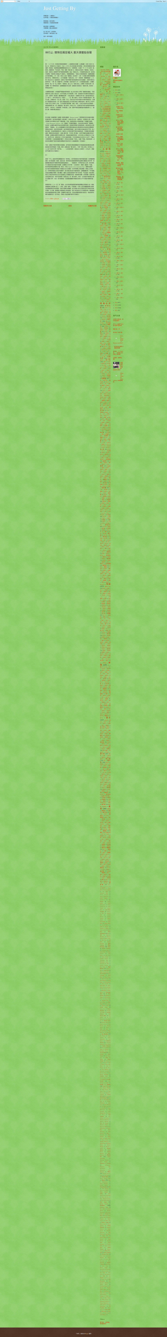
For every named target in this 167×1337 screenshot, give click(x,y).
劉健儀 (106, 733)
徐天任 (107, 409)
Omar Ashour (104, 1192)
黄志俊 (107, 659)
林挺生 (106, 329)
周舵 (108, 293)
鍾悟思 (103, 846)
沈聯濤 (101, 279)
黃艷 (103, 659)
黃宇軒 (108, 635)
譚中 (105, 864)
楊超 (104, 673)
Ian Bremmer (107, 1032)
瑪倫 (108, 712)
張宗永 (104, 456)
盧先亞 (105, 806)
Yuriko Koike (107, 1309)
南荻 (105, 361)
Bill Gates (104, 940)
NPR (109, 1187)
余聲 (107, 220)
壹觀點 (104, 600)
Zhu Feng (107, 1313)
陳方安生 (106, 538)
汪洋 (103, 273)
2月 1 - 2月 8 (119, 281)
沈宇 (106, 273)
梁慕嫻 (104, 496)
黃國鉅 (104, 650)
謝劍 (101, 841)
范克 (109, 389)
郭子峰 (103, 523)
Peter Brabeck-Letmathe (105, 1198)
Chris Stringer (105, 956)
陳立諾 (107, 541)
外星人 (103, 155)
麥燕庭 (105, 591)
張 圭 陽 (103, 446)
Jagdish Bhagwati (106, 1046)
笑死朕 (108, 420)
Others (101, 1193)
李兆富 (105, 246)
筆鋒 (104, 617)
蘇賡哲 (103, 878)
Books (109, 946)
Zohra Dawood (103, 1314)
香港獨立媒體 (103, 397)
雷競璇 (107, 707)
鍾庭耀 (108, 844)
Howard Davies (103, 1030)
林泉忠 (106, 328)
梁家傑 (105, 489)
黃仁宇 (108, 630)
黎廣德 (104, 799)
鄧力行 (105, 770)
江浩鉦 (108, 183)
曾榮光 (108, 603)
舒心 (105, 618)
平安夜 (107, 156)
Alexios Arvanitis (104, 894)
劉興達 (108, 742)
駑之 (108, 791)
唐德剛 (103, 400)
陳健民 (108, 555)
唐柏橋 (109, 399)
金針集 (108, 348)
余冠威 (108, 215)
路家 (108, 702)
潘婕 (104, 755)
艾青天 (105, 193)
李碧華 (108, 261)
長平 (107, 350)
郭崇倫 (103, 528)
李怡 (109, 249)
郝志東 (109, 427)
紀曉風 (104, 379)
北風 (106, 145)
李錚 (107, 267)
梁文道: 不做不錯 (117, 332)
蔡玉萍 (107, 762)
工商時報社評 (107, 106)
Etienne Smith (107, 1004)
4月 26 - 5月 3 (119, 232)
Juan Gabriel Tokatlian (105, 1087)
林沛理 (108, 323)
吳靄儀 (108, 232)
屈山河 (103, 299)
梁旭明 (105, 484)
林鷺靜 (107, 341)
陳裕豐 (105, 568)
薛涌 (108, 834)
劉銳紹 (102, 742)
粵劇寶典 (104, 680)
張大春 (102, 449)
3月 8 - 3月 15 (119, 260)
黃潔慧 (106, 654)
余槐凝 (107, 219)
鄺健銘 (108, 852)
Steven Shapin (103, 1267)
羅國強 (106, 862)
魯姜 (101, 792)
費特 (103, 620)
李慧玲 (109, 264)
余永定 (104, 212)
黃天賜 (103, 633)
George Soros (103, 1009)
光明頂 (104, 165)
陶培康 (102, 584)
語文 (108, 717)
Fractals (103, 1005)
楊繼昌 (105, 677)
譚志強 (109, 864)
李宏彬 (107, 247)
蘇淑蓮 (109, 876)
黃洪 (105, 644)
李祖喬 (105, 254)
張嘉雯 (104, 473)
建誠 (108, 370)
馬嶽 (101, 437)
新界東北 (105, 663)
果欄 (101, 343)
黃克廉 (103, 637)
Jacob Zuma (108, 1044)
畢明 (109, 501)
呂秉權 (106, 236)
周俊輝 (103, 291)
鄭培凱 (108, 787)
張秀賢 (106, 454)
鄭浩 (104, 786)
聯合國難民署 (107, 832)
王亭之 (109, 133)
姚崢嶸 (104, 368)
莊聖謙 (103, 508)
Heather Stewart (103, 1024)
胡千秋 (101, 383)
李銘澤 (108, 262)
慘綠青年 (108, 710)
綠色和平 (107, 714)
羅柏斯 (103, 859)
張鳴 (108, 474)
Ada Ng (107, 886)
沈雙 (106, 279)
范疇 (103, 392)
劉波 (101, 730)
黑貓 (107, 660)
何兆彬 (107, 200)
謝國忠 (107, 839)
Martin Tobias (107, 1138)
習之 (101, 504)
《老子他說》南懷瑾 (104, 69)
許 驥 (105, 511)
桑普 (107, 419)
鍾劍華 (103, 847)
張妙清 (103, 452)
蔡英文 (105, 765)
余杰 (103, 215)
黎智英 (108, 797)
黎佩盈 (102, 794)
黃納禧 (103, 645)
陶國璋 (107, 582)
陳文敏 (105, 537)
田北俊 (101, 158)
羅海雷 (107, 861)
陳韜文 (105, 578)
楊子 (109, 667)
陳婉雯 (109, 557)
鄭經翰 (104, 789)
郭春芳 (109, 526)
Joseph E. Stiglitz (105, 1084)
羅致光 (107, 859)
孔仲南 (102, 116)
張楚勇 (101, 469)
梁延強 (104, 486)
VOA (101, 1297)
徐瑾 (108, 414)
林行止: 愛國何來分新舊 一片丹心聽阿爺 (119, 151)
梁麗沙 (103, 498)
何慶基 (106, 209)
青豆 (101, 355)
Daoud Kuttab (103, 973)
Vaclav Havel (103, 1292)
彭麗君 (109, 600)
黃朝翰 (103, 652)
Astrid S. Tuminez (104, 926)
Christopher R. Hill (104, 963)
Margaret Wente (104, 1124)
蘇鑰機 (109, 878)
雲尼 (106, 623)
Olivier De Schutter (104, 1190)
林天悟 (108, 316)
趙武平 (105, 722)
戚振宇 (105, 481)
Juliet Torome (105, 1089)
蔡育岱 (106, 764)
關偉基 (107, 869)
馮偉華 (103, 627)
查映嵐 (103, 373)
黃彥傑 (101, 642)
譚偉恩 (103, 866)
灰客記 (109, 187)
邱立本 (103, 345)
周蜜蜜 (105, 294)
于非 (101, 101)
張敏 (109, 462)
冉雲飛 (101, 143)
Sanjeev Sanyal (103, 1237)
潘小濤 (102, 754)
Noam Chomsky (104, 1183)
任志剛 (108, 161)
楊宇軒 (109, 668)
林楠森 (105, 336)
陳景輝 (108, 563)
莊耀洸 (101, 509)
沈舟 (106, 274)
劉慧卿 (107, 740)
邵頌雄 (104, 348)
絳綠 (108, 617)
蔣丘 (104, 769)
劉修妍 (103, 732)
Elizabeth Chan (105, 1000)
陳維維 (103, 572)
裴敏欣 (106, 715)
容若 (106, 407)
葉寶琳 (104, 695)
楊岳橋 (107, 670)
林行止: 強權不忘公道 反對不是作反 (118, 324)
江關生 (109, 185)
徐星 (108, 410)
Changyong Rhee (105, 950)
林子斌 (109, 314)
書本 (101, 417)
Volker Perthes (107, 1297)
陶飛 (103, 582)
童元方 (104, 615)
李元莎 (103, 241)
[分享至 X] (66, 199)
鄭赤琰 (106, 782)
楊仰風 (103, 668)
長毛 (103, 350)
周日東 (105, 288)
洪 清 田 (108, 373)
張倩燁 (108, 459)
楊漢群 (101, 675)
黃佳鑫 (107, 637)
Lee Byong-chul (105, 1106)
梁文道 (105, 483)
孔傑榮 (105, 118)
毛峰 (108, 126)
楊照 (108, 673)
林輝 (109, 338)
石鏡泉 (104, 160)
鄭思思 (105, 784)
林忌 (107, 321)
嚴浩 (101, 874)
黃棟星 (107, 652)
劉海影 (107, 732)
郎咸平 (107, 392)
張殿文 (106, 469)
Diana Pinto (104, 990)
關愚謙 (108, 871)
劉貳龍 (101, 737)
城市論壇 (104, 365)
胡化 (106, 383)
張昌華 (109, 456)
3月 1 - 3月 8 (119, 265)
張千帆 (107, 447)
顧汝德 (105, 883)
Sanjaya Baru (105, 1235)
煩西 (109, 678)
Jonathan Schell (103, 1077)
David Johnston (103, 980)
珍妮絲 (104, 377)
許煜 (109, 516)
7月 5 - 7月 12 (119, 191)
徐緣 (101, 415)
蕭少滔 (105, 812)
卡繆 (104, 147)
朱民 (108, 180)
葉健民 (105, 689)
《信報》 (106, 74)
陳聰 (108, 577)
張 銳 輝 (108, 446)
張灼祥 (101, 454)
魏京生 (103, 854)
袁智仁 (106, 424)
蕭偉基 (107, 815)
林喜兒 (107, 333)
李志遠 (102, 249)
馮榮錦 (109, 627)
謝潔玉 (105, 841)
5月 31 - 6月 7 (119, 211)
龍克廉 (105, 829)
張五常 (108, 449)
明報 (107, 301)
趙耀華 (107, 725)
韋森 (101, 393)
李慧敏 (103, 266)
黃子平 (107, 628)
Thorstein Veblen (103, 1286)
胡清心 (101, 387)
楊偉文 (101, 672)
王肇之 (104, 138)
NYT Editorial (105, 1188)
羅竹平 (105, 857)
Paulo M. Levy (105, 1197)
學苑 (109, 802)
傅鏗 (105, 598)
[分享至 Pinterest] (70, 199)
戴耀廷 (105, 831)
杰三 (109, 309)
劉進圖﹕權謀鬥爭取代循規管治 (119, 164)
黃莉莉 (108, 650)
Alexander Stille (104, 893)
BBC (101, 935)
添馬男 (108, 499)
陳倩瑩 (109, 550)
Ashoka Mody (107, 923)
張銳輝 (106, 476)
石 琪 (106, 158)
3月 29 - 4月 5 (119, 248)
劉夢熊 (103, 740)
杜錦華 (108, 271)
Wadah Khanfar (105, 1299)
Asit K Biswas (105, 925)
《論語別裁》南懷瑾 (105, 83)
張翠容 (103, 474)
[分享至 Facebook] (68, 199)
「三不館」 (102, 88)
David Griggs (107, 977)
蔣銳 (101, 770)
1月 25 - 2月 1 (119, 285)
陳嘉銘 (104, 570)
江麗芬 (103, 187)
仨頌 (108, 142)
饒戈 (107, 879)
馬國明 (107, 434)
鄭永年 (103, 779)
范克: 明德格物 (119, 111)
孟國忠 (105, 298)
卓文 (107, 286)
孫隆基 (104, 404)
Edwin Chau (107, 998)
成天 (105, 178)
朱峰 (101, 182)
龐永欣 (107, 854)
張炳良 (102, 459)
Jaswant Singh (103, 1052)
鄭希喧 (107, 781)
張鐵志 (105, 479)
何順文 (101, 209)
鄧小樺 (104, 772)
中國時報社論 (107, 110)
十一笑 (103, 100)
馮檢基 (103, 628)
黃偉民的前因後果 (106, 647)
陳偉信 (102, 555)
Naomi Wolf (105, 1177)
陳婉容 (104, 557)
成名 (109, 178)
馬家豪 (107, 430)
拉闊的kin (108, 299)
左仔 (103, 156)
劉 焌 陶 (102, 728)
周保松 (109, 291)
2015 (116, 92)
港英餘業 (104, 607)
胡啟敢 (107, 385)
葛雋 (103, 697)
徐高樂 (106, 412)
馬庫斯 (108, 432)
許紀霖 (104, 516)
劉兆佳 (107, 728)
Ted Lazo (108, 1277)
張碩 (109, 473)
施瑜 (106, 372)
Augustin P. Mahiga (104, 928)
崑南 (104, 442)
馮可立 (104, 625)
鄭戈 (109, 777)
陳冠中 (101, 548)
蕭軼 (106, 817)
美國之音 (105, 380)
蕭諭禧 (103, 819)
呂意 (106, 237)
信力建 (103, 356)
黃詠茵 (101, 654)
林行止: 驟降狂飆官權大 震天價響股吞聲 (119, 139)
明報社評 (105, 303)
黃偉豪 (108, 649)
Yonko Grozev (103, 1304)
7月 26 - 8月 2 (119, 103)
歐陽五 (108, 749)
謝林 (103, 839)
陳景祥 (102, 563)
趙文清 (106, 720)
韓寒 (105, 851)
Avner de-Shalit (103, 930)
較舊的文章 (92, 206)
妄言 (109, 173)
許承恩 (102, 515)
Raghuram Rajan (104, 1207)
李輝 (103, 267)
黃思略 (106, 642)
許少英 (103, 513)
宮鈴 (104, 405)
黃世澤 (108, 634)
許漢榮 (103, 518)
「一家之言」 (104, 86)
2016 (116, 90)
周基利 (103, 293)
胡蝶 (106, 387)
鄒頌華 (105, 705)
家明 (108, 405)
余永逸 (109, 212)
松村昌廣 (106, 312)
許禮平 (109, 518)
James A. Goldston (105, 1047)
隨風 (101, 826)
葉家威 (105, 687)
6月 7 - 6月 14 (119, 207)
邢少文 (105, 281)
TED (104, 1276)
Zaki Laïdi (104, 1311)
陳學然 (104, 575)
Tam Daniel (102, 1272)
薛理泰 (101, 836)
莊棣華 (109, 506)
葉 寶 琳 (107, 682)
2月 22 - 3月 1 (119, 269)
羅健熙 (101, 862)
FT (108, 1005)
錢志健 (101, 822)
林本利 (103, 319)
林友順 (103, 316)
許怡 (108, 513)
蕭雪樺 (101, 817)
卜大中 (107, 100)
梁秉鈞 (109, 486)
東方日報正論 (105, 311)
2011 (116, 310)
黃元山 (104, 632)
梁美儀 (104, 488)
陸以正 (107, 586)
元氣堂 (107, 115)
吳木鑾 (104, 222)
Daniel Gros (106, 970)
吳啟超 (105, 229)
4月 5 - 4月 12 (119, 244)
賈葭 (109, 700)
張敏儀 (103, 464)
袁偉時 (107, 422)
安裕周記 (107, 177)
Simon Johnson (107, 1252)
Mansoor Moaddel (104, 1121)
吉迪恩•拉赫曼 (105, 166)
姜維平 (103, 370)
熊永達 (103, 712)
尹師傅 (104, 113)
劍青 (108, 743)
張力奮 (103, 447)
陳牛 (105, 540)
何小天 (103, 200)
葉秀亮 (101, 685)
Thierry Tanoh (103, 1284)
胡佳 (109, 383)
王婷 (101, 137)
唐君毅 (104, 399)
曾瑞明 (103, 603)
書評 (105, 417)
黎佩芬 (106, 792)
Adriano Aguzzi (107, 889)
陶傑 (108, 584)
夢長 (109, 709)
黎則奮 (104, 797)
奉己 (101, 298)
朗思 (103, 419)
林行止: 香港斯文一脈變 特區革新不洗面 (119, 122)
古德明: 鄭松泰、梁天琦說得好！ (118, 319)
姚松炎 (106, 367)
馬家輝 (102, 432)
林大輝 (104, 314)
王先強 (105, 132)
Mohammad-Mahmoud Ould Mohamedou (105, 1166)
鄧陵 (108, 774)
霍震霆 (105, 826)
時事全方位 (106, 415)
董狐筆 (107, 697)
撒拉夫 (104, 747)
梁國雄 (104, 493)
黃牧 (103, 640)
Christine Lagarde (104, 958)
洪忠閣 (103, 375)
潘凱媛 (108, 755)
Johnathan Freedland (104, 1071)
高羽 (106, 437)
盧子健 (104, 804)
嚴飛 (108, 872)
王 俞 (101, 128)
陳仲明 (101, 543)
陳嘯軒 (101, 573)
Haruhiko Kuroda (105, 1022)
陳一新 (101, 531)
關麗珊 (103, 872)
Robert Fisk (108, 1220)
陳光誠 (106, 543)
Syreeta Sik (108, 1269)
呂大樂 (105, 234)
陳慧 (106, 573)
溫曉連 (104, 678)
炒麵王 (109, 343)
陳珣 (103, 553)
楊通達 (106, 672)
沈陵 (104, 278)
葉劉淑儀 (105, 692)
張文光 (103, 451)
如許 (105, 173)
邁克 (104, 842)
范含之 (104, 390)
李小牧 (109, 239)
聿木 (101, 193)
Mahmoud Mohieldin (104, 1119)
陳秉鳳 (107, 547)
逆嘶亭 (104, 427)
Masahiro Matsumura (104, 1141)
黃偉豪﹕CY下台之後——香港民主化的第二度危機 (118, 352)
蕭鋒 (109, 817)
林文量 (108, 317)
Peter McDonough (105, 1200)
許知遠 (108, 515)
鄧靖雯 (101, 776)
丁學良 (104, 98)
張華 (101, 466)
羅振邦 (101, 861)
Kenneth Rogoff (103, 1098)
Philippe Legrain (104, 1203)
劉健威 (101, 733)
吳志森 (104, 224)
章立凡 (101, 590)
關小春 (103, 869)
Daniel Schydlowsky (104, 972)
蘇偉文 (104, 876)
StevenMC (102, 1269)
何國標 (104, 205)
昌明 (103, 301)
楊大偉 (105, 667)
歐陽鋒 (107, 752)
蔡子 (105, 760)
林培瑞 (105, 331)
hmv (107, 1029)
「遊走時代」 (107, 89)
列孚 (109, 165)
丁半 (107, 94)
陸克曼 (103, 588)
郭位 (101, 525)
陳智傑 (105, 565)
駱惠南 (104, 827)
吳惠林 (104, 230)
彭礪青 (103, 601)
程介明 (103, 613)
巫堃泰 (104, 239)
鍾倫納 (103, 844)
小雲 (108, 105)
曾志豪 (108, 601)
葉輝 (106, 694)
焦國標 (109, 612)
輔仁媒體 (102, 727)
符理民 (107, 503)
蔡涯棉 (104, 767)
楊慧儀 (106, 675)
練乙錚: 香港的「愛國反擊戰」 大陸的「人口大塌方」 (119, 171)
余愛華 (103, 219)
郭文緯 (107, 523)
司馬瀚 (106, 151)
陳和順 (105, 545)
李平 (106, 242)
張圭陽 (109, 451)
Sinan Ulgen (102, 1255)
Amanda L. (102, 899)
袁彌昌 (106, 425)
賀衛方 (107, 620)
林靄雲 (103, 341)
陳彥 (106, 548)
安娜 (103, 175)
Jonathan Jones (104, 1076)
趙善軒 (104, 723)
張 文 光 (108, 444)
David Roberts (107, 982)
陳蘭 (109, 580)
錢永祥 (107, 820)
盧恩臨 (108, 809)
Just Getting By (59, 8)
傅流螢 (109, 593)
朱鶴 (109, 182)
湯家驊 (103, 610)
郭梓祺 (108, 528)
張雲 (103, 467)
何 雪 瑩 (108, 198)
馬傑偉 (106, 436)
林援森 (101, 335)
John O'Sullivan (105, 1069)
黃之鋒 (102, 630)
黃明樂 (105, 639)
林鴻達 (109, 339)
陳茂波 (104, 550)
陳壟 (101, 578)
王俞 (103, 135)
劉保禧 (105, 730)
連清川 (104, 521)
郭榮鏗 (103, 530)
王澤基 (105, 140)
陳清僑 (104, 560)
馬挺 (103, 434)
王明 (105, 133)
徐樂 (104, 414)
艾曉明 (105, 195)
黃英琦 (109, 644)
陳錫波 (103, 577)
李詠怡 (107, 259)
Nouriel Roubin (104, 1185)
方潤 (109, 123)
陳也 (106, 531)
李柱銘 (105, 252)
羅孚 (109, 857)
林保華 (106, 326)
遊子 (101, 704)
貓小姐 (109, 819)
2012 (116, 308)
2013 (116, 305)
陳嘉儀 (109, 570)
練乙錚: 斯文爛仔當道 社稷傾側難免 (119, 129)
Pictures (102, 1205)
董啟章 (101, 699)
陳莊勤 (103, 562)
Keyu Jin (102, 1101)
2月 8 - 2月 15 (119, 277)
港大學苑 (108, 605)
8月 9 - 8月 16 (119, 95)
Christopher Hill (104, 960)
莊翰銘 (107, 508)
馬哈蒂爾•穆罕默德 (106, 429)
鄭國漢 (103, 787)
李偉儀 (104, 257)
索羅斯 (103, 422)
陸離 (108, 588)
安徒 (106, 175)
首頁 (70, 206)
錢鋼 (108, 824)
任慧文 (103, 163)
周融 (109, 294)
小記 (104, 105)
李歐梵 (109, 266)
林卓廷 (104, 324)
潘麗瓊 (102, 759)
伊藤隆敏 (108, 163)
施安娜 (101, 372)
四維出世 (108, 153)
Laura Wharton (107, 1104)
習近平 (105, 504)
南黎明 (109, 361)
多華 (101, 173)
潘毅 (108, 757)
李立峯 (106, 244)
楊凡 (101, 667)
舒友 (101, 618)
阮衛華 (107, 283)
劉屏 (109, 730)
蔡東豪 (101, 764)
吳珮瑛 (106, 225)
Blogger (87, 1333)
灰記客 (104, 188)
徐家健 (101, 412)
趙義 (103, 725)
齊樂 (108, 727)
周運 (101, 294)
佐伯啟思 (104, 197)
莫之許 (106, 509)
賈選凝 (103, 702)
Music (109, 1171)
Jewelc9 (105, 1062)
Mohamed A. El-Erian (105, 1163)
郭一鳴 (108, 521)
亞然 (109, 284)
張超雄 (108, 466)
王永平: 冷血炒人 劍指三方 (119, 145)
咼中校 (103, 363)
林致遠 (101, 329)
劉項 (104, 738)
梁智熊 (105, 494)
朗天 (109, 417)
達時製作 (106, 704)
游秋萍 (104, 608)
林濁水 (103, 339)
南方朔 (108, 360)
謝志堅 (109, 837)
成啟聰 (103, 180)
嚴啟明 (105, 874)
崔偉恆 (103, 444)
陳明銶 (103, 547)
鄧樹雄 (106, 776)
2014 (116, 302)
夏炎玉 (106, 402)
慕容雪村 (106, 745)
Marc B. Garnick (104, 1123)
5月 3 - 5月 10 (119, 228)
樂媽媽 (109, 747)
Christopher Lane (104, 962)
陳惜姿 (108, 558)
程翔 (108, 613)
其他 (103, 286)
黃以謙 (104, 635)
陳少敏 (105, 535)
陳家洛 (108, 552)
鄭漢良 (103, 791)
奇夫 (108, 296)
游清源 (108, 608)
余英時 (108, 217)
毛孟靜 (102, 127)
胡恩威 (103, 385)
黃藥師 (104, 657)
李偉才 (108, 256)
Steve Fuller (108, 1264)
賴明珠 (103, 820)
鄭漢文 (109, 789)
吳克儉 (109, 222)
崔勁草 (108, 442)
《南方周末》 (103, 76)
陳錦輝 (109, 575)
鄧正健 (109, 772)
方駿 (103, 125)
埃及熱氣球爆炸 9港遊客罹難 (118, 347)
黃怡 (101, 639)
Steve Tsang (105, 1266)
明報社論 (105, 306)
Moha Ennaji (103, 1161)
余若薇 (103, 217)
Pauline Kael (107, 1195)
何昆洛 (106, 202)
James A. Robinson (104, 1049)
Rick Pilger (104, 1217)
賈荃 (106, 700)
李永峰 (101, 244)
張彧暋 (105, 461)
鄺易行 (104, 852)
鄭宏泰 (103, 781)
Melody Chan (103, 1143)
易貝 (105, 309)
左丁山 (108, 155)
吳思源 (101, 225)
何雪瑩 (106, 207)
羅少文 (101, 856)
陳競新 (105, 580)
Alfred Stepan (103, 898)
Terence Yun (104, 1279)
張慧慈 (101, 476)
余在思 (109, 214)
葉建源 (106, 685)
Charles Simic (103, 951)
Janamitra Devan (104, 1051)
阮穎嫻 (101, 284)
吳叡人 (109, 230)
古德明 (106, 149)
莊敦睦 (104, 506)
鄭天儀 (105, 777)
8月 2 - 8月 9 (119, 99)
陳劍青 (107, 572)
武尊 (105, 343)
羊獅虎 (103, 192)
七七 (109, 98)
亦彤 (104, 161)
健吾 (105, 439)
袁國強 (101, 424)
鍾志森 (108, 842)
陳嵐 (108, 562)
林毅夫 (105, 338)
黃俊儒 (107, 640)
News (103, 1180)
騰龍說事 (106, 881)
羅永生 (106, 856)
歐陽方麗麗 (105, 750)
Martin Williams (105, 1139)
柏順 (109, 372)
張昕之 (103, 457)
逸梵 (101, 622)
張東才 (107, 457)
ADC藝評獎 (103, 888)
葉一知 (102, 683)
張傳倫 (107, 467)
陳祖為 (107, 553)
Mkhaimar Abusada (104, 1160)
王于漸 (106, 128)
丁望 (105, 96)
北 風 (106, 143)
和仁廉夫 (103, 296)
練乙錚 (108, 759)
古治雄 (108, 147)
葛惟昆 (109, 695)
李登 (103, 259)
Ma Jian (107, 1118)
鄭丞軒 (109, 779)
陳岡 (109, 545)
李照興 (102, 261)
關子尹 (108, 867)
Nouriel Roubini (103, 1187)
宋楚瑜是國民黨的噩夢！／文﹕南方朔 (119, 158)
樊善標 (103, 748)
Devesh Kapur (107, 987)
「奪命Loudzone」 (105, 92)
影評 (101, 745)
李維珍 (104, 262)
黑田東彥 (102, 660)
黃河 (109, 639)
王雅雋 (105, 137)
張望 (108, 464)
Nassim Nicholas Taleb (105, 1178)
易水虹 (106, 307)
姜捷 (109, 368)
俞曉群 (109, 355)
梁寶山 (103, 499)
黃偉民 (109, 645)
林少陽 (104, 317)
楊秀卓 (103, 670)
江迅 (103, 183)
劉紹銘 (107, 735)
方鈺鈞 (105, 123)
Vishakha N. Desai (104, 1296)
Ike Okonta (102, 1035)
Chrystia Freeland (104, 965)
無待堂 (103, 612)
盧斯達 (104, 810)
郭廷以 (107, 525)
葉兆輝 (107, 683)
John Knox (108, 1067)
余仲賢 (103, 214)
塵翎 (105, 709)
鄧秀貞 (103, 774)
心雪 (107, 120)
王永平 (105, 130)
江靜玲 (103, 185)
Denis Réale (102, 985)
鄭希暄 (101, 782)
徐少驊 (102, 410)
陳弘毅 (103, 541)
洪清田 (108, 375)
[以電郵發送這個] (63, 199)
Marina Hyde (102, 1128)
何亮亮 (105, 204)
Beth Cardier (107, 938)
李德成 (103, 264)
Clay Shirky (102, 967)
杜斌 (104, 271)
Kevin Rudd (106, 1099)
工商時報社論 (106, 108)
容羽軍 (101, 407)
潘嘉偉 (103, 757)
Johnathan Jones (103, 1072)
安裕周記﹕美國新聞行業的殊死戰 (119, 178)
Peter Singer (103, 1202)
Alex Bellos (105, 891)
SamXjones (108, 1234)
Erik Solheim (103, 1002)
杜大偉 (105, 269)
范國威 (108, 390)
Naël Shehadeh (107, 1175)
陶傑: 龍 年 (116, 329)
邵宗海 (105, 346)
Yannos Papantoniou (104, 1303)
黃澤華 (105, 655)
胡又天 (107, 382)
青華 (105, 355)
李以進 (101, 242)
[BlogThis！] (65, 199)
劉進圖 (106, 737)
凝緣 (104, 801)
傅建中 (104, 593)
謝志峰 (104, 837)
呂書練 (101, 237)
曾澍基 (103, 605)
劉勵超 (103, 743)
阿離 (106, 353)
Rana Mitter (102, 1208)
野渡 (108, 530)
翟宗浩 (101, 715)
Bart (108, 933)
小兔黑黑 (106, 103)
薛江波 (103, 834)
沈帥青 (105, 276)
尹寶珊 (103, 115)
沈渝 (108, 278)
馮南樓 (109, 625)
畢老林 (104, 501)
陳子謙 (104, 533)
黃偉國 (103, 649)
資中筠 (101, 700)
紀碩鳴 (108, 377)
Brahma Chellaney (106, 948)
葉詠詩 (105, 690)
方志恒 (105, 122)
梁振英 (105, 491)
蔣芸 (108, 769)
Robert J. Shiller (105, 1222)
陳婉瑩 (103, 558)
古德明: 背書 (119, 134)
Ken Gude (107, 1096)
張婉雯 (105, 462)
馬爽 (101, 435)
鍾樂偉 (108, 847)
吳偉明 (104, 227)
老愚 (108, 192)
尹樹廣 (109, 113)
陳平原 (109, 540)
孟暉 (109, 298)
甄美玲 (101, 714)
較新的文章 (47, 206)
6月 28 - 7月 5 (119, 195)
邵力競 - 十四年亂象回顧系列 (105, 1323)
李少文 (107, 241)
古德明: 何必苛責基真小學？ (119, 116)
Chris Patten (107, 955)
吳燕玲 (103, 232)
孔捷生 (108, 116)
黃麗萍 (109, 657)
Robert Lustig (103, 1224)
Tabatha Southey (105, 1271)
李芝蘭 (105, 251)
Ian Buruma (105, 1034)
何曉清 (105, 210)
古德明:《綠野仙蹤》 (117, 358)
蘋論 (103, 879)
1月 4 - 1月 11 (119, 297)
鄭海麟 (108, 786)
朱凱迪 (105, 182)
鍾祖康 (109, 846)
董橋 (106, 699)
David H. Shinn (105, 978)
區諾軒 (105, 441)
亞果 (106, 284)
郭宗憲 (104, 526)
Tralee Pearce (106, 1291)
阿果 (101, 353)
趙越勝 (109, 723)
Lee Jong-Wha (103, 1108)
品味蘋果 (108, 363)
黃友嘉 (108, 632)
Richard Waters (107, 1215)
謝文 (106, 836)
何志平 (101, 202)
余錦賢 (101, 220)
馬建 (103, 430)
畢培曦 (103, 503)
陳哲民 (103, 552)
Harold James (107, 1020)
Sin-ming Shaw (105, 1254)
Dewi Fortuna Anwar (106, 988)
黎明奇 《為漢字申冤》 (105, 795)
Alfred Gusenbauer (104, 896)
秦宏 (104, 420)
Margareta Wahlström (104, 1126)
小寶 (101, 106)
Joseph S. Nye (105, 1086)
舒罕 (109, 618)
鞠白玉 (104, 849)
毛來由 (107, 125)
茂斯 (104, 388)
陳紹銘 (108, 560)
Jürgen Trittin (103, 1091)
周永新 (104, 289)
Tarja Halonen (107, 1274)
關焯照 (102, 871)
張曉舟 (105, 477)
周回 (109, 289)
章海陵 (106, 590)
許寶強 (103, 520)
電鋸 (101, 709)
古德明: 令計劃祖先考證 (119, 107)
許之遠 (109, 511)
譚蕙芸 (102, 868)
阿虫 (108, 351)
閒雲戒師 (106, 622)
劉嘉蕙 (108, 738)
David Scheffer (105, 983)
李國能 (108, 257)
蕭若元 (105, 814)
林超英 (106, 335)
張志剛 (107, 452)
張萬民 (105, 471)
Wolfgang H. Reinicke (104, 1301)
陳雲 (105, 567)
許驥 (109, 520)
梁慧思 (109, 496)
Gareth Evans (104, 1007)
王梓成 (107, 135)
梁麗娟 (109, 498)
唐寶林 (101, 402)
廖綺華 (103, 710)
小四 (105, 101)
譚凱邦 (107, 866)
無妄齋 (108, 610)
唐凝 (108, 400)
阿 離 (104, 351)
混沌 (116, 78)
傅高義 (103, 595)
